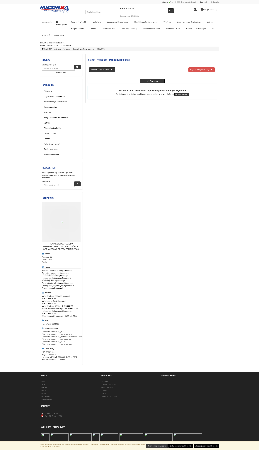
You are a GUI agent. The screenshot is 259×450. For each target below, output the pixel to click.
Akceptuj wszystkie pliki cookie (206, 446)
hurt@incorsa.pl (63, 273)
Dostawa (104, 390)
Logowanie (203, 2)
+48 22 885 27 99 (71, 308)
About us (165, 2)
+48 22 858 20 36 (49, 303)
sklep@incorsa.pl (65, 270)
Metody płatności (107, 387)
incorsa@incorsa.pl (55, 288)
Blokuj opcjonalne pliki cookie (181, 446)
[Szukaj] (171, 10)
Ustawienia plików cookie (157, 446)
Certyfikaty (44, 387)
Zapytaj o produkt (181, 94)
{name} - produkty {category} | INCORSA (89, 48)
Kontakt (43, 393)
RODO (103, 393)
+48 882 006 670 (66, 306)
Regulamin (105, 381)
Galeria (43, 390)
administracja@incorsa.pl (63, 283)
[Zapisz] (77, 183)
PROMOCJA (135, 16)
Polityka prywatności (108, 384)
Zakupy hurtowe (46, 399)
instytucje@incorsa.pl (65, 285)
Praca (43, 384)
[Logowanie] (195, 9)
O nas (43, 381)
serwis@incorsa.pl (61, 275)
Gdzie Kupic (45, 396)
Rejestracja (215, 2)
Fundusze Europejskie (109, 396)
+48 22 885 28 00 (49, 298)
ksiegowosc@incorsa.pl (61, 278)
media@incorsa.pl (58, 280)
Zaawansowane (125, 16)
